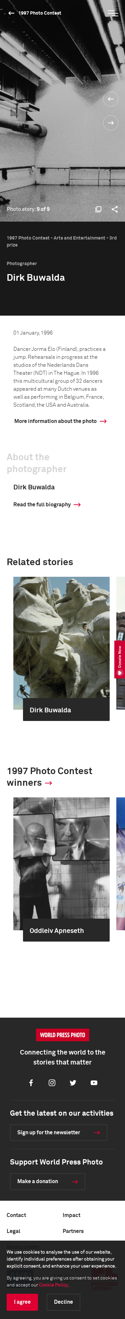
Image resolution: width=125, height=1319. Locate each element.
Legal (13, 1231)
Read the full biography (42, 504)
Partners (73, 1231)
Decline (63, 1302)
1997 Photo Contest (39, 13)
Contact (16, 1215)
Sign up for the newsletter (48, 1132)
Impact (71, 1215)
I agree (22, 1302)
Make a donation (37, 1181)
